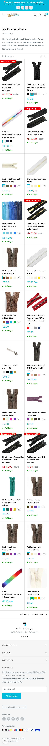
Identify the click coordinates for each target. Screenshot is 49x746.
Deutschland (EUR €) (12, 707)
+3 (43, 598)
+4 (19, 322)
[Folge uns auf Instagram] (8, 719)
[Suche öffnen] (35, 15)
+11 (19, 554)
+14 (44, 554)
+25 (44, 375)
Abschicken (11, 696)
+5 (19, 233)
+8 (19, 419)
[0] (44, 15)
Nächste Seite (38, 614)
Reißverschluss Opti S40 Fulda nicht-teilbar (11, 502)
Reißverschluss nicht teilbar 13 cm (36, 413)
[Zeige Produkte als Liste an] (45, 56)
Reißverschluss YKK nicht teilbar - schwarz (11, 87)
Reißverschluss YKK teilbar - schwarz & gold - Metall (36, 226)
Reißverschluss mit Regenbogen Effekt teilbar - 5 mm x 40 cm (36, 319)
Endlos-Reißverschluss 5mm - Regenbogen (11, 594)
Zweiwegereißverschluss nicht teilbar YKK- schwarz (12, 460)
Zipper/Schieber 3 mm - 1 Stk (10, 366)
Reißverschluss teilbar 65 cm (9, 413)
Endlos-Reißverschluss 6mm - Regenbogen (11, 134)
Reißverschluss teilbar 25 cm (34, 501)
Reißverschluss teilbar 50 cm (34, 592)
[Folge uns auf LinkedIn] (22, 719)
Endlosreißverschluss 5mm (36, 272)
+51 (44, 186)
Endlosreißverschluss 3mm (36, 180)
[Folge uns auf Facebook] (4, 719)
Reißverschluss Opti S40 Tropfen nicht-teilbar (36, 368)
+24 (44, 94)
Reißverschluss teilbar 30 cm (9, 548)
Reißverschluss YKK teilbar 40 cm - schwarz (36, 460)
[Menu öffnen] (3, 15)
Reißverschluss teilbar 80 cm (9, 272)
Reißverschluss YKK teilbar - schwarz (36, 133)
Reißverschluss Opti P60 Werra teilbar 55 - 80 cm (36, 87)
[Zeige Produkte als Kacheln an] (42, 56)
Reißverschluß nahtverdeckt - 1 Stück (9, 226)
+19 (44, 419)
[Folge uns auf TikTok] (17, 719)
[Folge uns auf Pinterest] (13, 719)
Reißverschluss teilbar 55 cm (9, 316)
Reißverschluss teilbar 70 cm (34, 548)
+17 (19, 186)
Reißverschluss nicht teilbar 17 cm (11, 180)
